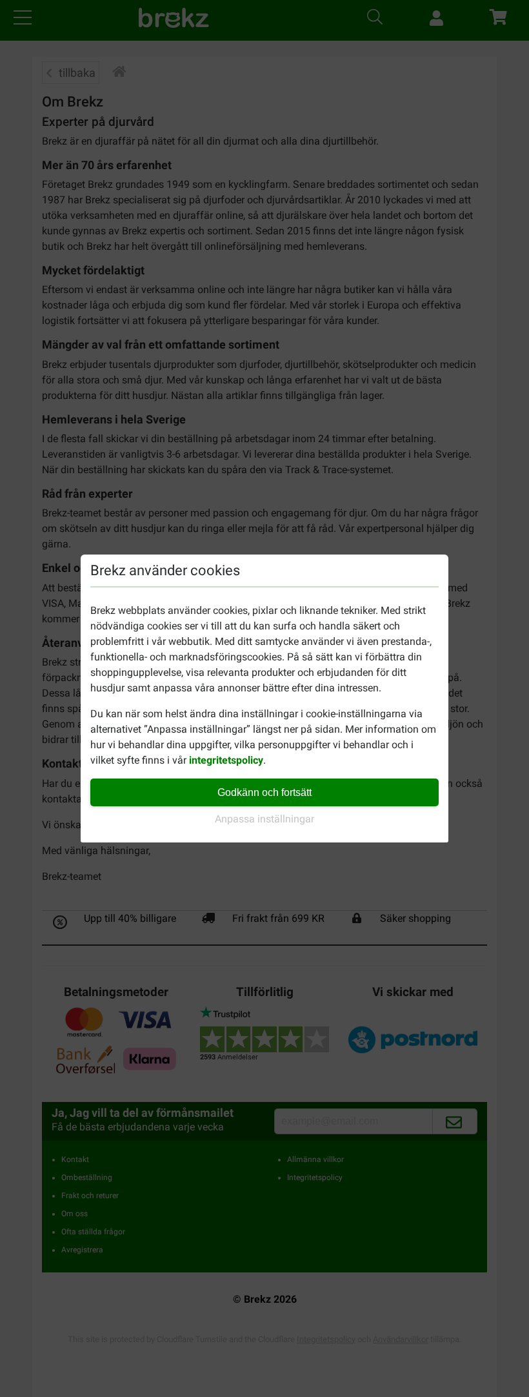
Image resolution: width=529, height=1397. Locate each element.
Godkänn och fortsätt (264, 792)
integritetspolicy (226, 760)
